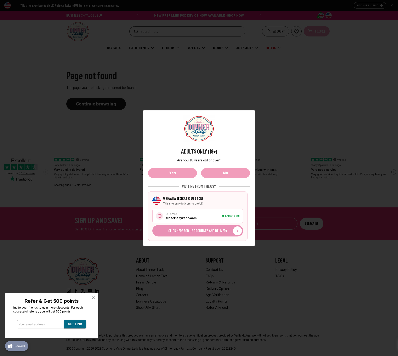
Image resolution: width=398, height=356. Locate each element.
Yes (172, 173)
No (225, 173)
